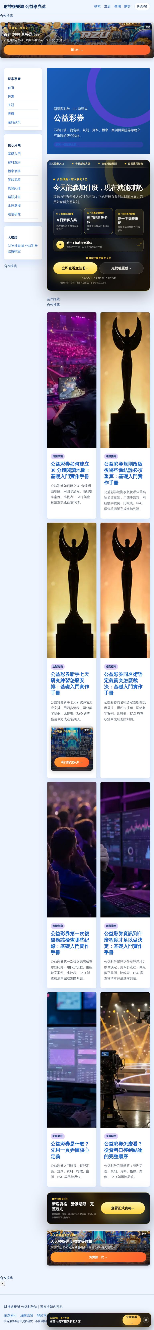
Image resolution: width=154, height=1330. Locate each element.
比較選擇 (14, 205)
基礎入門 (14, 153)
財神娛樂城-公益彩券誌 (25, 6)
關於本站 (43, 1315)
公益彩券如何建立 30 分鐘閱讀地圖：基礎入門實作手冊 (70, 470)
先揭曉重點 (121, 268)
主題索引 (10, 1315)
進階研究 (14, 214)
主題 (107, 6)
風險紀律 (14, 188)
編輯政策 (14, 122)
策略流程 (14, 179)
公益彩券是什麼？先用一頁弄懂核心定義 (70, 1150)
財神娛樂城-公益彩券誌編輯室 (23, 248)
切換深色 (142, 6)
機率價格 (14, 171)
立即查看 (131, 1320)
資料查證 (14, 162)
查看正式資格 (123, 1208)
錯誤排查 (14, 197)
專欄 (117, 6)
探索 (97, 6)
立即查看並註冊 (75, 268)
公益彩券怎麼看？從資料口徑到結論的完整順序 (123, 1150)
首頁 (11, 87)
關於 (127, 6)
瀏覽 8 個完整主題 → (68, 144)
